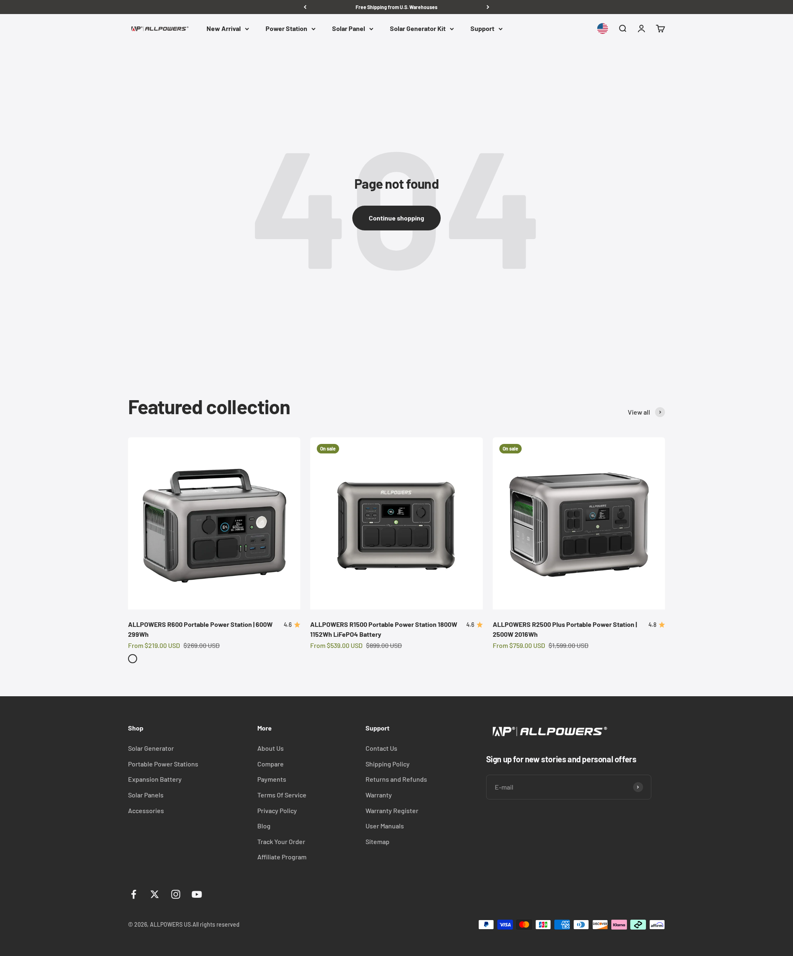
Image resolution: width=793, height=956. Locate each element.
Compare (270, 764)
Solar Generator (151, 748)
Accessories (146, 810)
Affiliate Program (281, 857)
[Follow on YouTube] (196, 894)
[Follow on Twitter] (154, 894)
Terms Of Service (281, 795)
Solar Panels (146, 795)
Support (482, 29)
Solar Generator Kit (418, 29)
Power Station (286, 29)
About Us (270, 748)
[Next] (488, 7)
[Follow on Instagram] (175, 894)
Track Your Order (281, 841)
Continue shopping (396, 218)
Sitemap (377, 841)
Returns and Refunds (396, 779)
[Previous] (305, 7)
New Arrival (224, 29)
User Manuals (385, 826)
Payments (271, 779)
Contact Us (381, 748)
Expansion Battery (155, 779)
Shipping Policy (388, 764)
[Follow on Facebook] (133, 894)
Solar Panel (348, 29)
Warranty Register (392, 810)
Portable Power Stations (163, 764)
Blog (264, 826)
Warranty (379, 795)
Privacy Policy (277, 810)
